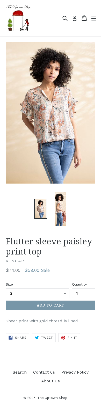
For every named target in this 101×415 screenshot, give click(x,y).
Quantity (79, 284)
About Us (50, 380)
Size (9, 284)
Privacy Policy (75, 372)
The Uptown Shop (52, 398)
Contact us (44, 372)
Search (20, 372)
